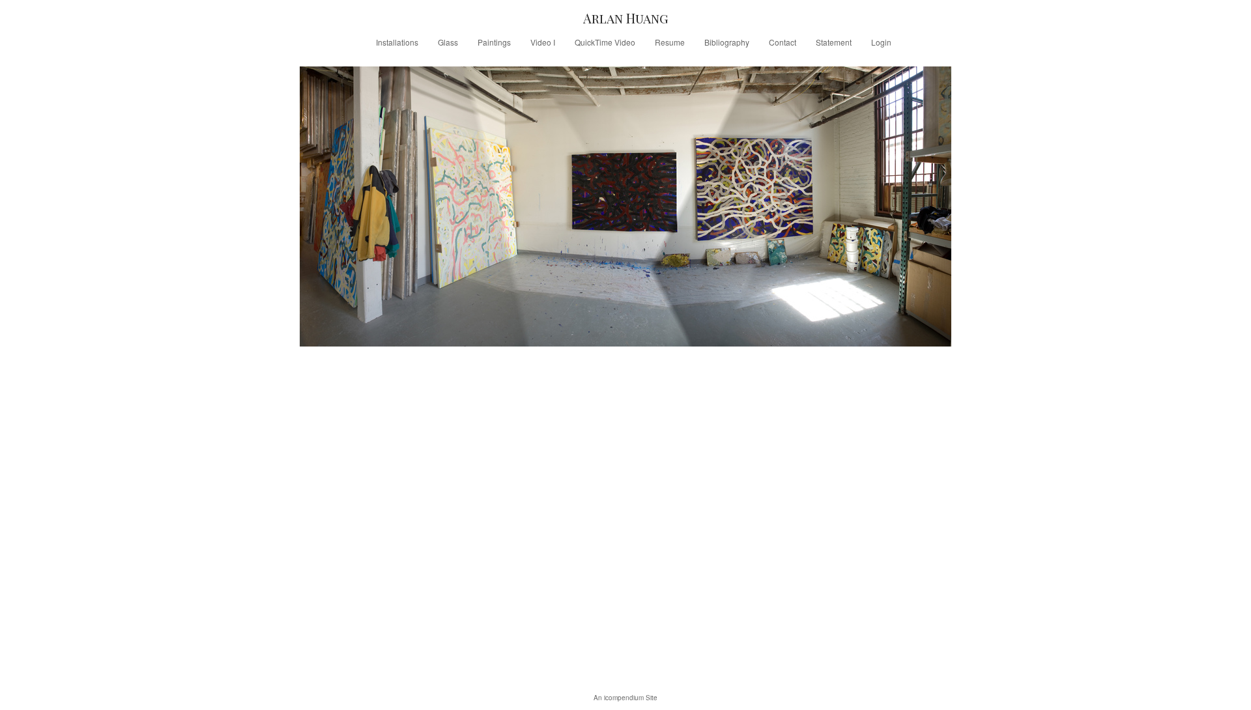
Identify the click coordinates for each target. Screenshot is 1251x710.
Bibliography (726, 42)
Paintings (494, 42)
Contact (782, 42)
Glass (448, 42)
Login (881, 42)
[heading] (625, 18)
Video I (542, 42)
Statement (834, 42)
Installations (397, 42)
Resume (670, 42)
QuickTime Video (605, 42)
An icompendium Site (625, 697)
